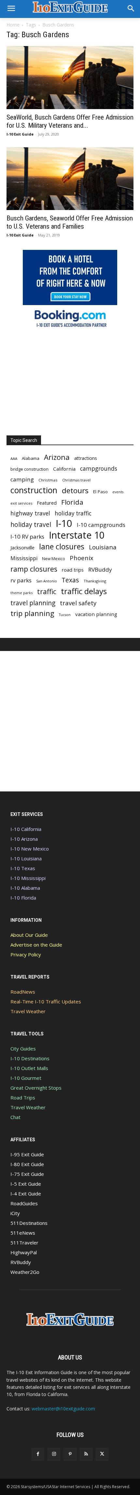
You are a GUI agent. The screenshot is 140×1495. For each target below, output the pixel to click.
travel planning (32, 603)
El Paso (100, 492)
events (117, 492)
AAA (13, 458)
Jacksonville (22, 547)
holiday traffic (73, 513)
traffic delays (84, 591)
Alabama (30, 458)
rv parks (21, 580)
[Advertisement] (70, 380)
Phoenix (81, 557)
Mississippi (23, 558)
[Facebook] (38, 1454)
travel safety (78, 602)
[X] (102, 1454)
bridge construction (29, 469)
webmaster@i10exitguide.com (63, 1409)
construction (33, 490)
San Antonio (46, 580)
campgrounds (98, 468)
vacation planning (96, 614)
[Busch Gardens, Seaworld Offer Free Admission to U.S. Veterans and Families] (70, 178)
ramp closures (33, 568)
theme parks (21, 592)
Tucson (65, 614)
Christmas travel (76, 480)
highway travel (30, 513)
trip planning (32, 613)
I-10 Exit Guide (20, 134)
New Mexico (53, 558)
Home (13, 25)
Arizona (57, 457)
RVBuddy (100, 569)
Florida (72, 502)
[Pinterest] (69, 1454)
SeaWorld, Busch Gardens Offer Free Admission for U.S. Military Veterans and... (70, 121)
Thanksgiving (95, 580)
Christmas (48, 480)
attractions (85, 458)
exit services (21, 503)
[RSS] (86, 1454)
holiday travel (30, 524)
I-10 (64, 523)
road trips (73, 569)
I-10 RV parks (27, 536)
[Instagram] (54, 1454)
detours (75, 490)
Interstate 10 (77, 534)
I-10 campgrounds (101, 524)
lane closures (61, 546)
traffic (46, 591)
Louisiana (103, 547)
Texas (70, 580)
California (64, 468)
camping (22, 479)
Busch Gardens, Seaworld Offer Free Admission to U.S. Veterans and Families (70, 222)
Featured (47, 502)
